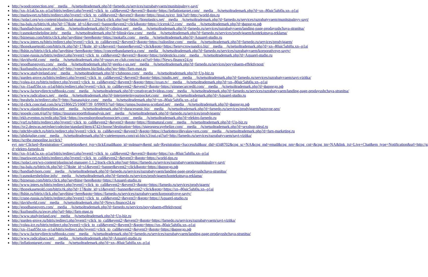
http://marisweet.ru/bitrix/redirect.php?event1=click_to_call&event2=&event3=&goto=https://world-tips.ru (95, 158)
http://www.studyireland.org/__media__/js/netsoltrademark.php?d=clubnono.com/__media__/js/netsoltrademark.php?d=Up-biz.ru (113, 73)
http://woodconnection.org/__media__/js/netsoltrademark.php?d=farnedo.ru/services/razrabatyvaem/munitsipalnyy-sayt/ (105, 6)
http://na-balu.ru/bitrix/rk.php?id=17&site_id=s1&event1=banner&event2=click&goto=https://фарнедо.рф (95, 167)
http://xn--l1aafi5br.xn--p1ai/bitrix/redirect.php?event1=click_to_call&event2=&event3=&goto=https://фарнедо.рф (101, 229)
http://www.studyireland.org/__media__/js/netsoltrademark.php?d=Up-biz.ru (71, 216)
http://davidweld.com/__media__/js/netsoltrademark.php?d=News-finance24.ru (73, 202)
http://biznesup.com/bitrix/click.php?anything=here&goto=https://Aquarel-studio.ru (76, 180)
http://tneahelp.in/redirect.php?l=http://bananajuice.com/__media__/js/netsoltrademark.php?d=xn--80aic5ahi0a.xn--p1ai (104, 100)
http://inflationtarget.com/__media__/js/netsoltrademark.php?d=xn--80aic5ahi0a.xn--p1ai (81, 243)
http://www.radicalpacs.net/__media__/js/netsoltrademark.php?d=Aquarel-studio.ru (76, 238)
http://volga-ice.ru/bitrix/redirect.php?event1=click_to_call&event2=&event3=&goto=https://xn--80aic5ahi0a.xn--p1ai (103, 225)
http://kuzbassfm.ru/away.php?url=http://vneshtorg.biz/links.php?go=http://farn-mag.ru (79, 68)
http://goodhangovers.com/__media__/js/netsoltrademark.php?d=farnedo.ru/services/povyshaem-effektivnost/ (97, 207)
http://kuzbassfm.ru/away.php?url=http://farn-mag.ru (52, 211)
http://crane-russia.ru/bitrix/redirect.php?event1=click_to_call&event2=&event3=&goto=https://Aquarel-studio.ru (100, 198)
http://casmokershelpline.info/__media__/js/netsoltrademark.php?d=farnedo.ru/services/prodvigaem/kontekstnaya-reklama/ (107, 176)
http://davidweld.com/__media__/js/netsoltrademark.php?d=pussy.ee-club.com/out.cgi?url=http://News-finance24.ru (102, 60)
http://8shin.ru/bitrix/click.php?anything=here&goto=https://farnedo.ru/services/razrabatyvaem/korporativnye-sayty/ (101, 193)
